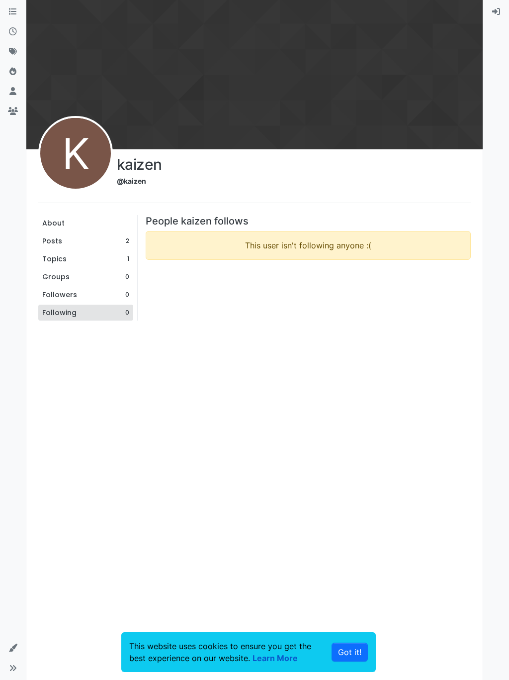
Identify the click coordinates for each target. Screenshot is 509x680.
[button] (13, 648)
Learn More (275, 658)
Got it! (349, 652)
